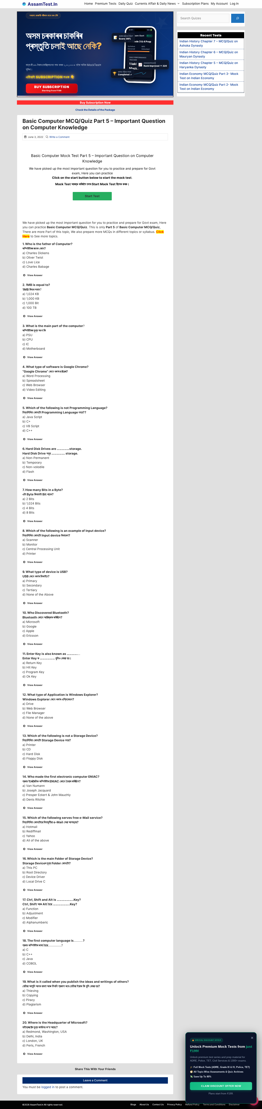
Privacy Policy (174, 1104)
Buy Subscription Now (95, 102)
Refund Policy (192, 1104)
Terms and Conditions (214, 1104)
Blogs (133, 1104)
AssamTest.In (43, 4)
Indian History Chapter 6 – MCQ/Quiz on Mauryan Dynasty (208, 54)
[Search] (237, 18)
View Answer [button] (34, 275)
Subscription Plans (195, 3)
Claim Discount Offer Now (221, 1086)
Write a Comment (59, 136)
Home (88, 3)
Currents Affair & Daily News (155, 3)
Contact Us (158, 1104)
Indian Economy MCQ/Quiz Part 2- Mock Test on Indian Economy (208, 87)
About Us (144, 1104)
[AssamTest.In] (25, 4)
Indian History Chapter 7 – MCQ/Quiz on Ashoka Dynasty (208, 43)
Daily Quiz (126, 3)
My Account (219, 3)
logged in (48, 1087)
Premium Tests (105, 3)
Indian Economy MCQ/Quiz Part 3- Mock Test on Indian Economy (208, 76)
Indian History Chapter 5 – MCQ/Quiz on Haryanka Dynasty (208, 65)
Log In (234, 3)
